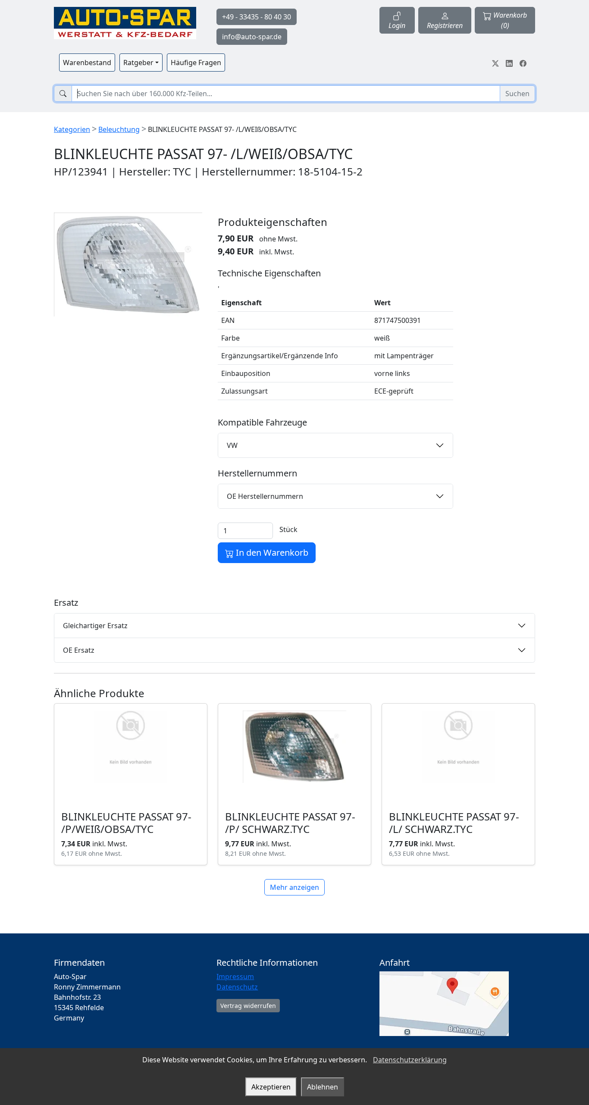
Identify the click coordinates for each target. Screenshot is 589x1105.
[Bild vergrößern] (128, 264)
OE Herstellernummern (265, 496)
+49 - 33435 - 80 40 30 (256, 17)
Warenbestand (87, 62)
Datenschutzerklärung (410, 1059)
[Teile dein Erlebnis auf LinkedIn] (509, 62)
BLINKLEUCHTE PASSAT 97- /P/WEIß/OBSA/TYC (126, 822)
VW (232, 445)
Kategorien (72, 129)
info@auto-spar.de (252, 36)
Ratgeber (138, 62)
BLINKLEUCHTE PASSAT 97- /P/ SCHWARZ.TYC (290, 822)
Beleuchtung (119, 129)
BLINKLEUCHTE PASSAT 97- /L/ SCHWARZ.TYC (454, 822)
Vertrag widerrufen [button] (248, 1006)
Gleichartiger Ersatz (95, 625)
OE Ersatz (78, 650)
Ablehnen (322, 1087)
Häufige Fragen (196, 62)
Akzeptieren (271, 1087)
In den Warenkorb (271, 552)
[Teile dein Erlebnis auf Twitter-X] (495, 62)
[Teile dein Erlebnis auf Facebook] (523, 62)
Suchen (517, 93)
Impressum (235, 976)
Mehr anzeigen (294, 887)
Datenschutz (237, 987)
